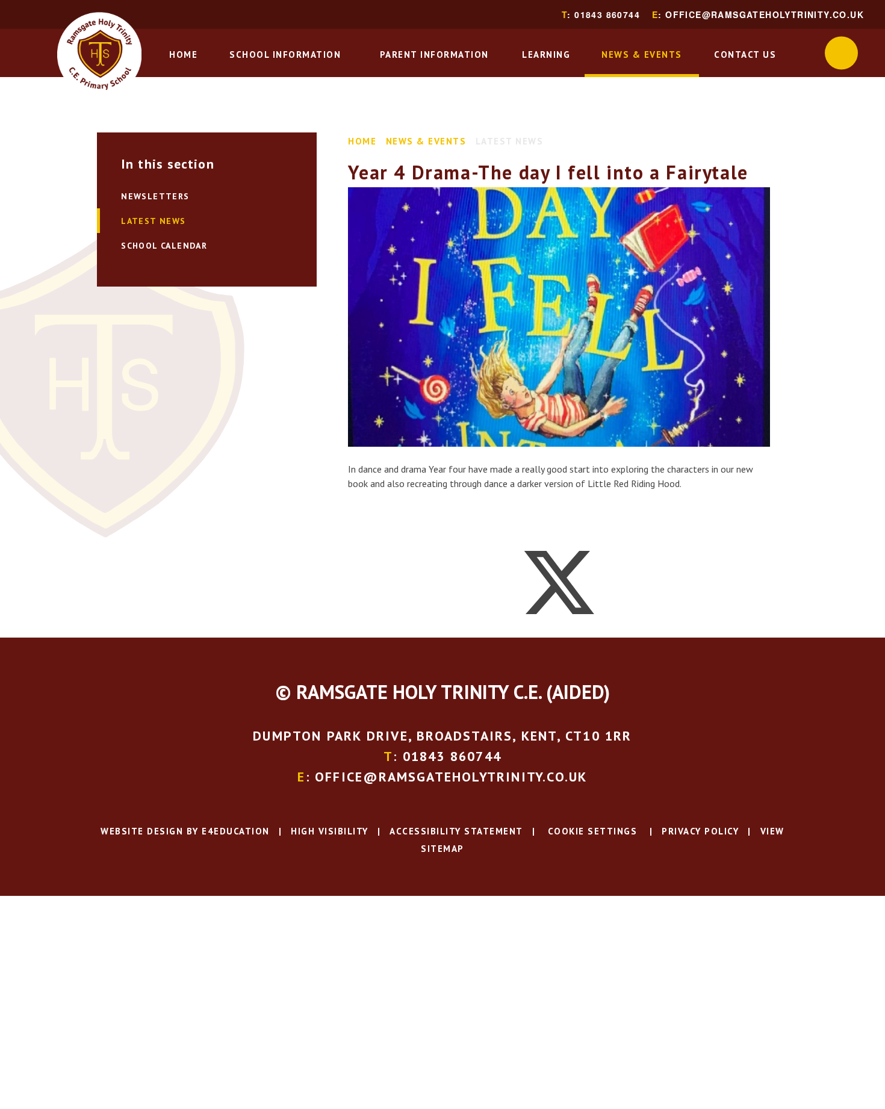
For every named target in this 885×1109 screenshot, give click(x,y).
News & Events (426, 141)
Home (362, 141)
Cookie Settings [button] (590, 831)
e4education (236, 831)
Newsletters (155, 196)
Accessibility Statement (456, 831)
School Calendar (164, 245)
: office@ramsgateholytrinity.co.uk (758, 14)
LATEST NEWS (510, 141)
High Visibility (329, 831)
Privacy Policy (700, 831)
